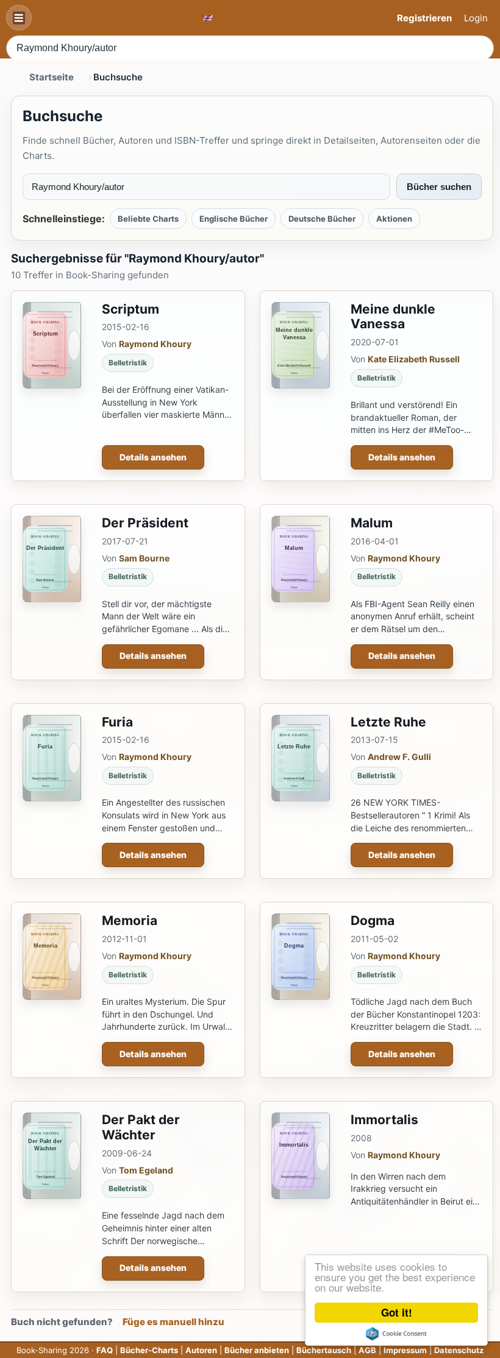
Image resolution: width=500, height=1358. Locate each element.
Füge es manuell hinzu (173, 1322)
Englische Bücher (233, 218)
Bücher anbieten (256, 1350)
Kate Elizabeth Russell (414, 359)
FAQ (104, 1350)
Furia (117, 722)
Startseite (51, 77)
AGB (367, 1350)
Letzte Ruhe (388, 722)
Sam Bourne (144, 558)
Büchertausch (323, 1350)
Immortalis (384, 1119)
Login (476, 18)
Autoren (201, 1350)
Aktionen (394, 218)
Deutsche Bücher (321, 218)
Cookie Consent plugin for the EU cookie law (396, 1333)
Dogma (373, 920)
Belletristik (128, 362)
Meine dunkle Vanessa (393, 316)
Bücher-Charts (149, 1350)
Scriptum (130, 309)
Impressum (405, 1350)
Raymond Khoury (155, 344)
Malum (372, 522)
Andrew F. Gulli (399, 756)
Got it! (396, 1312)
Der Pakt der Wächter (141, 1127)
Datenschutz (459, 1350)
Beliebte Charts (148, 218)
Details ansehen (153, 457)
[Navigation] (19, 17)
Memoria (129, 920)
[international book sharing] (208, 18)
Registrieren (424, 18)
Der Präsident (145, 522)
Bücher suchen (439, 186)
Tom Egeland (146, 1170)
